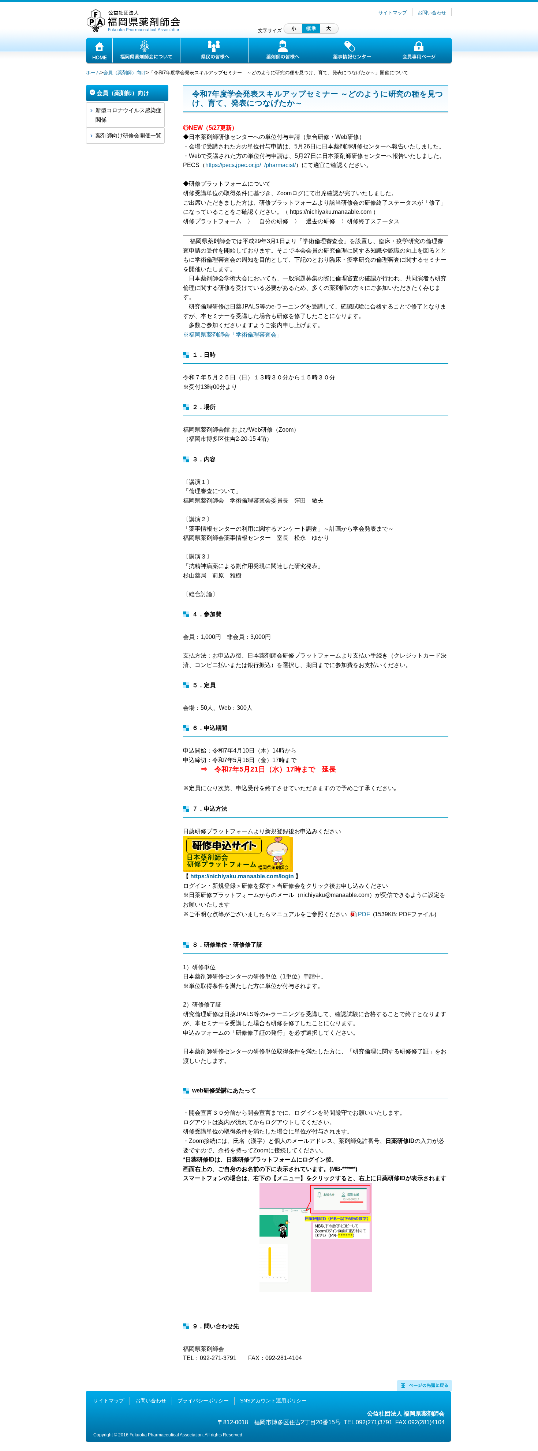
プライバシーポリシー (203, 1400)
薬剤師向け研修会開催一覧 (128, 135)
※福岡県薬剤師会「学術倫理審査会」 (233, 335)
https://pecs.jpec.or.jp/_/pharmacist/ (250, 165)
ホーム (93, 72)
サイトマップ (392, 12)
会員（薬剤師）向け (124, 72)
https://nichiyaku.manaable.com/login (242, 876)
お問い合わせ (432, 12)
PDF (364, 914)
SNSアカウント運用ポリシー (273, 1400)
